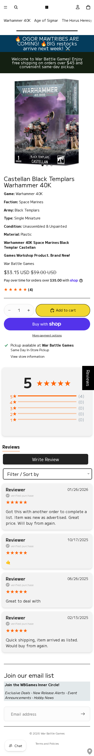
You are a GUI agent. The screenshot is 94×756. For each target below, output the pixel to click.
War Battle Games (53, 733)
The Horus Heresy (77, 20)
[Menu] (5, 7)
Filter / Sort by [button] (23, 474)
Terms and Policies (47, 743)
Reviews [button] (88, 378)
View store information (28, 356)
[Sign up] (83, 714)
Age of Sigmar (46, 20)
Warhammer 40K (17, 20)
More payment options (47, 335)
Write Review (45, 459)
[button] (18, 289)
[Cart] (88, 7)
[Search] (16, 7)
